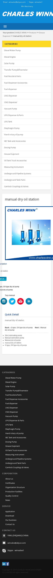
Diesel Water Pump (12, 50)
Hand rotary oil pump (13, 134)
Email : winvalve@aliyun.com (14, 2)
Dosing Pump (10, 147)
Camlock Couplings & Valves (16, 186)
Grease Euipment (11, 154)
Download (9, 515)
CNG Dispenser (10, 102)
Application (10, 511)
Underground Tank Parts (14, 180)
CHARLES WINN (20, 32)
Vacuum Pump (10, 108)
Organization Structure (15, 487)
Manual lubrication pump (14, 338)
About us (9, 478)
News (7, 500)
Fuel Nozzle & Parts (12, 76)
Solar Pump (9, 63)
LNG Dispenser (10, 95)
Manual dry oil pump (13, 340)
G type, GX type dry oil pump (22, 328)
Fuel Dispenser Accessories (15, 82)
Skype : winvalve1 (36, 2)
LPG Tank (8, 121)
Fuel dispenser (10, 89)
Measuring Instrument (14, 167)
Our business (10, 520)
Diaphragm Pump (12, 128)
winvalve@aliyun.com (16, 543)
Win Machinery (27, 6)
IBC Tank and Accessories (15, 141)
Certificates (10, 483)
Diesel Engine (10, 57)
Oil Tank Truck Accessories (15, 160)
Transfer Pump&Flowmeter (16, 70)
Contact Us (10, 524)
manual (12, 295)
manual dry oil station (13, 343)
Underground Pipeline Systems (17, 173)
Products (32, 32)
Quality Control (11, 496)
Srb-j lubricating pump (13, 335)
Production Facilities (13, 491)
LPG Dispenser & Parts (13, 115)
